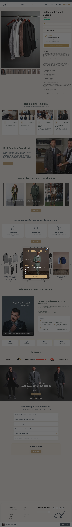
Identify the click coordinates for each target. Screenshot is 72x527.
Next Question (36, 276)
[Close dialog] (47, 249)
